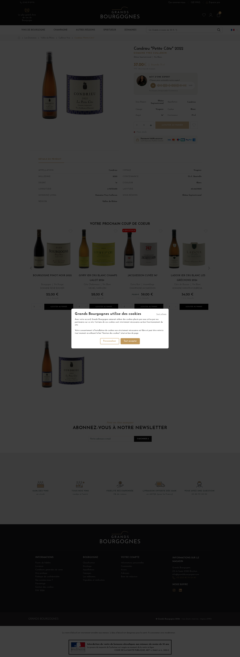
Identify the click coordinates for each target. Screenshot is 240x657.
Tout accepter (130, 341)
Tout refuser (161, 314)
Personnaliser (109, 341)
